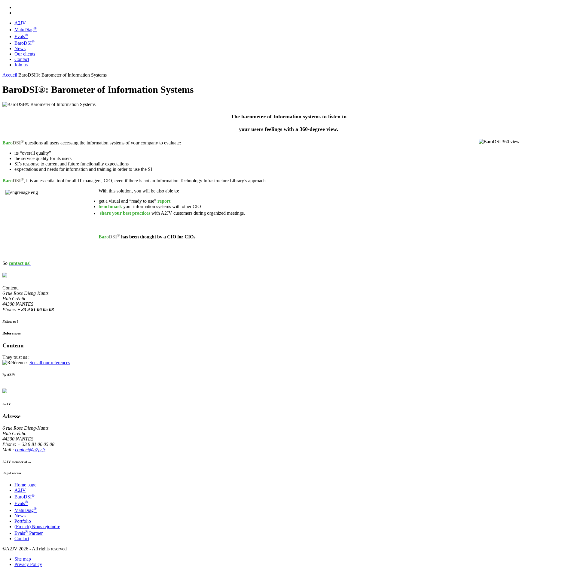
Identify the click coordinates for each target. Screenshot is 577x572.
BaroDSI (24, 43)
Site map (22, 558)
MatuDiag (25, 29)
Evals (21, 36)
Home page (25, 484)
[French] (17, 6)
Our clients (24, 53)
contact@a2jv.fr (30, 449)
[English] (17, 12)
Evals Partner (28, 533)
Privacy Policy (28, 564)
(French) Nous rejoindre (37, 526)
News (20, 48)
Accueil (9, 74)
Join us (21, 64)
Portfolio (22, 521)
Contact (21, 59)
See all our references (49, 362)
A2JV (20, 23)
